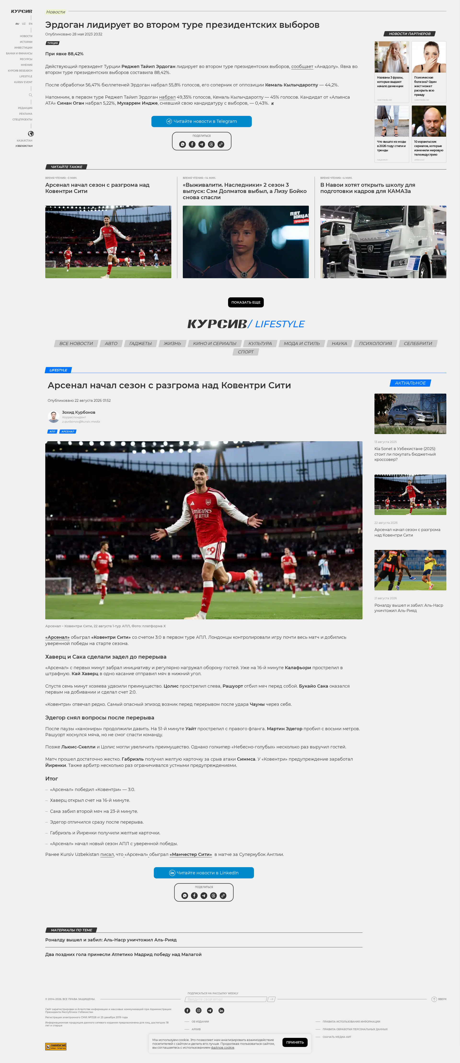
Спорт (245, 352)
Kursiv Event (23, 82)
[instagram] (198, 1010)
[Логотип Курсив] (21, 11)
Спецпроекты (22, 119)
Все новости (76, 343)
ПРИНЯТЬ (295, 1042)
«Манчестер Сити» (191, 854)
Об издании (200, 1021)
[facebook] (187, 1010)
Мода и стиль (302, 343)
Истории (26, 42)
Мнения (26, 65)
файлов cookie (222, 1047)
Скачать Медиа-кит (337, 1037)
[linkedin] (221, 1010)
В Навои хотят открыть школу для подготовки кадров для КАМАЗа (367, 188)
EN (30, 24)
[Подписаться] (271, 999)
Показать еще (245, 302)
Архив (196, 1029)
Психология (376, 343)
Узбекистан (23, 145)
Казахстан (24, 140)
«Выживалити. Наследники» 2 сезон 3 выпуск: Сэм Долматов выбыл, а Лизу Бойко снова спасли (245, 191)
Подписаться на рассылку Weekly (213, 993)
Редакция (25, 108)
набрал (167, 97)
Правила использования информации (351, 1021)
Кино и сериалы (215, 343)
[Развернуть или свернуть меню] (30, 95)
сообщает (302, 66)
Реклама (25, 113)
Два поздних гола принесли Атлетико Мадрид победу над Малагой (123, 954)
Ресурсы (26, 59)
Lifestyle (25, 76)
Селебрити (418, 343)
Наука (339, 343)
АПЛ (52, 431)
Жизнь (172, 343)
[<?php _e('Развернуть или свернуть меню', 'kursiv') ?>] (31, 134)
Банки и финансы (19, 53)
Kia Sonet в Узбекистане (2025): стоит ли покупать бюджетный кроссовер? (405, 454)
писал (107, 854)
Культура (260, 343)
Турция (52, 43)
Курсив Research (20, 70)
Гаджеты (141, 343)
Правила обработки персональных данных (355, 1029)
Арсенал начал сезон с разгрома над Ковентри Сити (97, 188)
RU (17, 24)
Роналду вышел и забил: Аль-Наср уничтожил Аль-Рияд (111, 940)
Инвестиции (23, 47)
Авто (111, 343)
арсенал (68, 431)
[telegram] (210, 1010)
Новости (26, 36)
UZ (24, 24)
